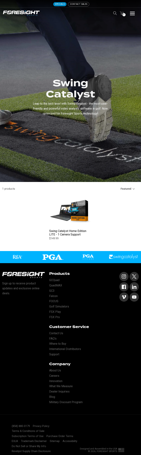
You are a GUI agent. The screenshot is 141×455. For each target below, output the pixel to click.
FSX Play (55, 312)
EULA (15, 441)
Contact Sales (78, 4)
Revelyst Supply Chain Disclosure (31, 451)
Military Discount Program (66, 402)
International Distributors (65, 349)
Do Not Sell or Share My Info (29, 446)
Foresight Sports (107, 451)
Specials (60, 4)
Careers (54, 375)
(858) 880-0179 (21, 426)
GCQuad (54, 280)
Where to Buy (57, 343)
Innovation (55, 381)
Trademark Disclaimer (34, 441)
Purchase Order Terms (59, 436)
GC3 (52, 290)
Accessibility (70, 441)
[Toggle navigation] (132, 13)
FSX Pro (54, 317)
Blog (52, 397)
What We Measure (61, 386)
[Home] (21, 13)
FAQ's (53, 338)
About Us (55, 370)
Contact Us (56, 333)
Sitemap (55, 441)
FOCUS (53, 301)
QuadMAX (55, 285)
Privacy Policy (41, 426)
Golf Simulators (59, 306)
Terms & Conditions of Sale (28, 431)
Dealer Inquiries (59, 391)
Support (54, 354)
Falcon (53, 296)
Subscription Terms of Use (28, 436)
